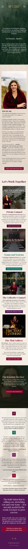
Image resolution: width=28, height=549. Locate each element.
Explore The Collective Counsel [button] (14, 311)
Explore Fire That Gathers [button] (13, 358)
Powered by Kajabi (14, 545)
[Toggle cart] (24, 6)
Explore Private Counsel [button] (14, 226)
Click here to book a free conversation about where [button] (14, 529)
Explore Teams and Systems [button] (14, 268)
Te (5, 254)
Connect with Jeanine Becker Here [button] (14, 168)
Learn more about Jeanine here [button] (14, 391)
